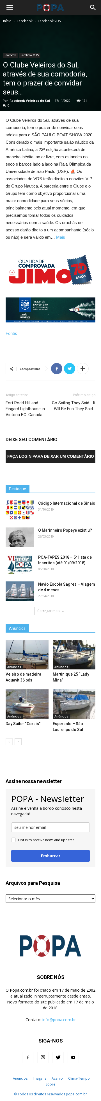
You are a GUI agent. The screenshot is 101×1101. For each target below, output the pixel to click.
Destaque (17, 489)
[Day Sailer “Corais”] (27, 704)
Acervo (57, 1078)
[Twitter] (58, 1057)
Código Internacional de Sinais (66, 503)
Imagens (39, 1078)
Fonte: (11, 333)
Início (7, 21)
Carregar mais (48, 610)
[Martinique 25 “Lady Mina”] (74, 654)
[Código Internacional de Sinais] (20, 510)
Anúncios (14, 667)
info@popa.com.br (59, 1019)
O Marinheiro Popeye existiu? (65, 530)
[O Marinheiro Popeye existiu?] (20, 537)
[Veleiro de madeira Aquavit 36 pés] (27, 654)
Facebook (25, 21)
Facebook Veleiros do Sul (30, 100)
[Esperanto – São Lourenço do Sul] (74, 704)
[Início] (7, 1078)
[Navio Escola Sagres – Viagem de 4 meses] (20, 591)
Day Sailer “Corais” (23, 723)
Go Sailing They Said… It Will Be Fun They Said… (73, 405)
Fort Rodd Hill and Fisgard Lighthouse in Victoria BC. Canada (25, 408)
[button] (93, 7)
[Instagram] (43, 1057)
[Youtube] (73, 1057)
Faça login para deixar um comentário (50, 456)
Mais (60, 237)
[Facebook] (27, 1057)
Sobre (50, 1084)
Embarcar (50, 855)
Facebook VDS (49, 21)
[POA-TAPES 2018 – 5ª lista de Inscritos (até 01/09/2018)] (20, 564)
